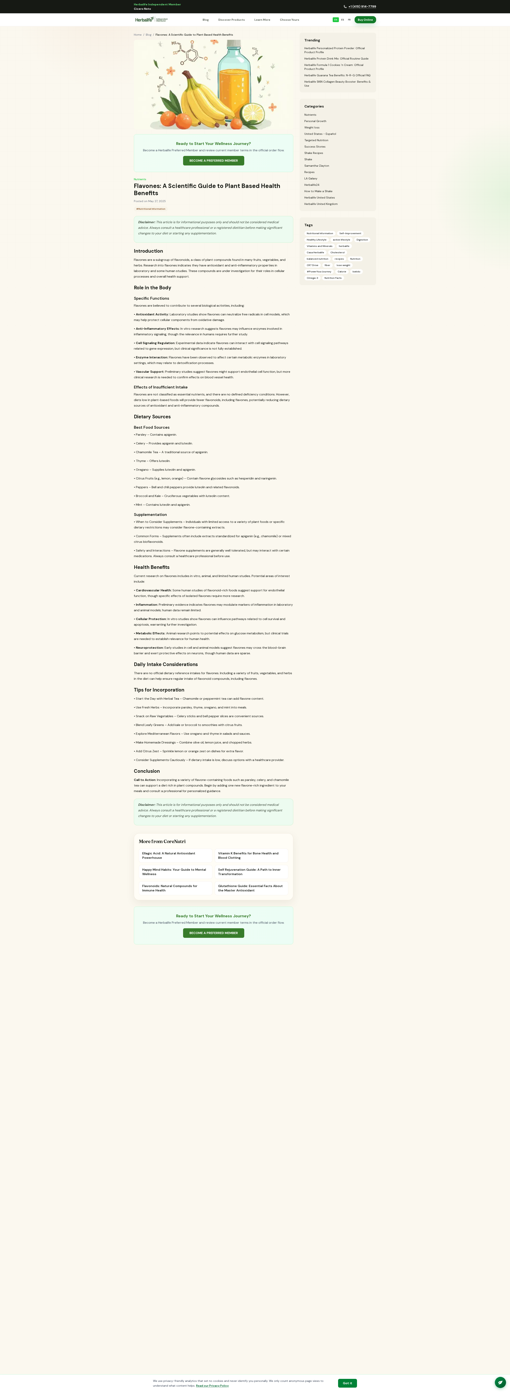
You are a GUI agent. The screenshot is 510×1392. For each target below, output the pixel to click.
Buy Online (365, 20)
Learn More (262, 20)
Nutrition (355, 258)
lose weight (343, 265)
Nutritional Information (320, 233)
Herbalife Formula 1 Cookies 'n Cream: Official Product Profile (333, 67)
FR (349, 19)
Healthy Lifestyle (317, 239)
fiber (327, 265)
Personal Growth (315, 121)
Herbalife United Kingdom (321, 204)
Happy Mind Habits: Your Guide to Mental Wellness (174, 872)
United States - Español (320, 134)
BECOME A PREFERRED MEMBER (213, 160)
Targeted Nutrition (316, 140)
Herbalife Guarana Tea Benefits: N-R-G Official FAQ (337, 75)
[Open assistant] (500, 1382)
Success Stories (315, 146)
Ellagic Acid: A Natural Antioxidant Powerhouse (168, 855)
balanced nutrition (317, 258)
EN (335, 19)
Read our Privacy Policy (212, 1385)
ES (342, 19)
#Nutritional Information (150, 208)
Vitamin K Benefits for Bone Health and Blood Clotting (248, 855)
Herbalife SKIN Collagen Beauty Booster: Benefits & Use (337, 83)
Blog (206, 20)
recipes (339, 258)
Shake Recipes (313, 153)
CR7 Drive (312, 265)
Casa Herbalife (315, 252)
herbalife (344, 246)
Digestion (362, 239)
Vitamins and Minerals (319, 246)
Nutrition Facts (333, 278)
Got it (347, 1383)
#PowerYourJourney (319, 271)
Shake (308, 159)
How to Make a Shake (318, 191)
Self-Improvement (350, 233)
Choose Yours (289, 20)
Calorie (342, 271)
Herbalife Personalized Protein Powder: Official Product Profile (334, 50)
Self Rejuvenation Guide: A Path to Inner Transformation (249, 872)
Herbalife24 (312, 185)
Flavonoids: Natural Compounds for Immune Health (169, 888)
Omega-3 (312, 278)
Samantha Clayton (316, 165)
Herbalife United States (319, 197)
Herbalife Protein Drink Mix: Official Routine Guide (336, 58)
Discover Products (231, 20)
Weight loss (312, 127)
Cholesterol (338, 252)
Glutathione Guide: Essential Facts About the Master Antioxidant (250, 888)
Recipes (309, 172)
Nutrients (140, 179)
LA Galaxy (310, 178)
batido (356, 271)
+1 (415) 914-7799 (362, 6)
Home (138, 34)
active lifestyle (341, 239)
